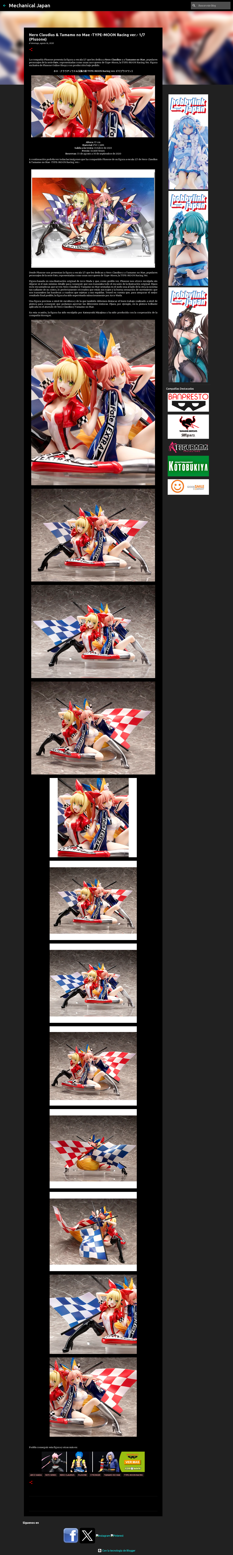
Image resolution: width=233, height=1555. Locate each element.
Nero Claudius (67, 1475)
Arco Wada (36, 1475)
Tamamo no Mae (112, 1475)
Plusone (82, 1475)
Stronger (95, 1475)
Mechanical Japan (29, 5)
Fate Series (50, 1475)
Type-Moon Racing (133, 1475)
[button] (31, 50)
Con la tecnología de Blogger (118, 1550)
